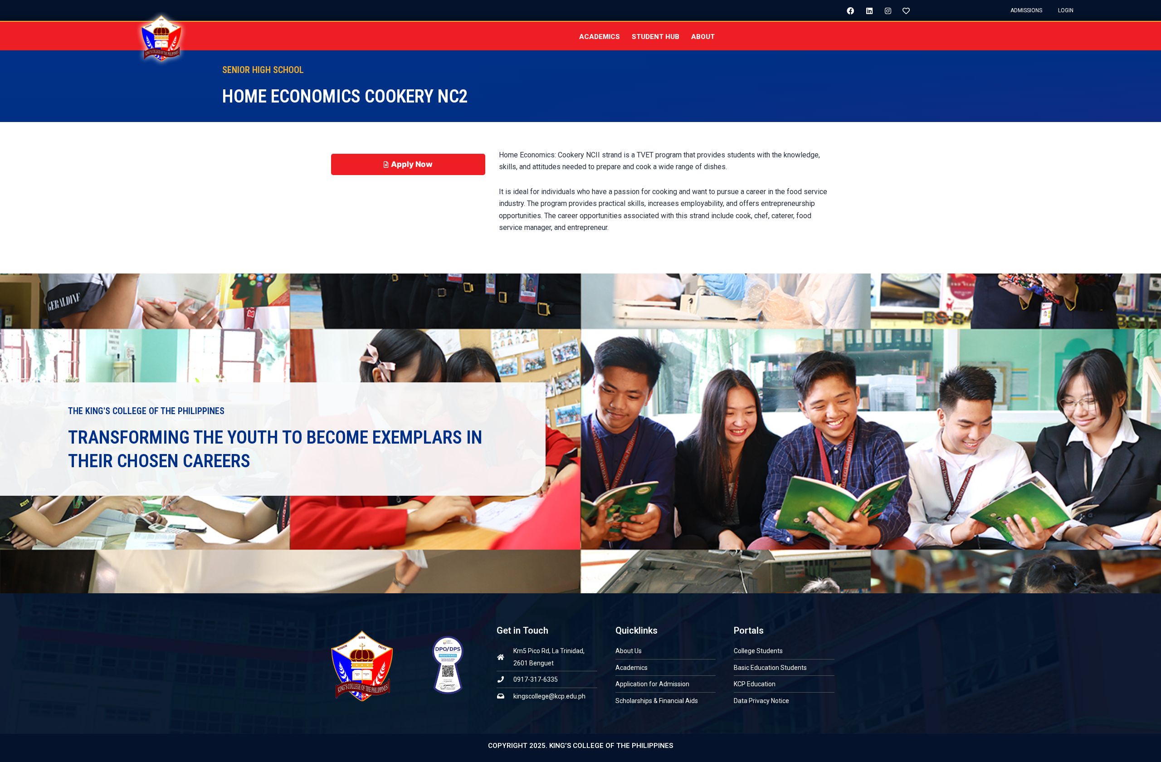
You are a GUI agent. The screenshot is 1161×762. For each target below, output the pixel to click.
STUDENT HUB (655, 37)
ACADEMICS (599, 37)
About (703, 37)
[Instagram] (884, 10)
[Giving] (903, 10)
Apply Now (412, 164)
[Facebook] (847, 10)
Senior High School (263, 69)
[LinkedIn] (866, 10)
